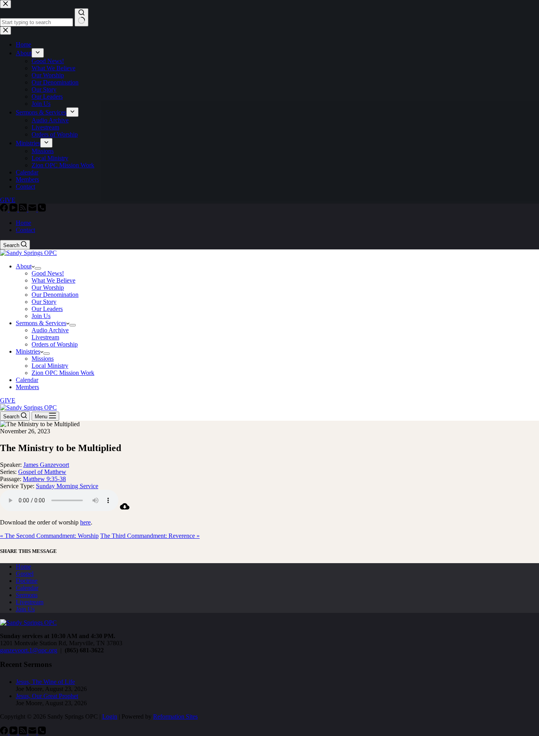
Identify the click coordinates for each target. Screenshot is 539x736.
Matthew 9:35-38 (44, 479)
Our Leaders (47, 308)
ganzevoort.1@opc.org (28, 650)
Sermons (26, 595)
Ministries (28, 351)
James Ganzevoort (46, 464)
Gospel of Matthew (42, 471)
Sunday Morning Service (67, 486)
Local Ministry (50, 365)
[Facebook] (4, 209)
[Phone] (42, 209)
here (85, 522)
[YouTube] (14, 209)
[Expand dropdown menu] (38, 268)
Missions (43, 358)
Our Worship (48, 287)
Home (23, 222)
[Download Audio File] (124, 509)
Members (27, 387)
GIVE (7, 400)
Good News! (48, 273)
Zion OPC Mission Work (63, 372)
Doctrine (26, 580)
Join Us (41, 316)
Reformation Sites (175, 716)
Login (109, 716)
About (24, 266)
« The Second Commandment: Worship (49, 535)
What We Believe (53, 280)
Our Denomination (55, 294)
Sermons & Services (41, 323)
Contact (25, 230)
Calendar (27, 379)
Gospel (25, 573)
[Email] (33, 209)
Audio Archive (50, 330)
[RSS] (23, 209)
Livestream (45, 337)
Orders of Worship (55, 344)
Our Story (44, 301)
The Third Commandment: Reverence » (150, 535)
